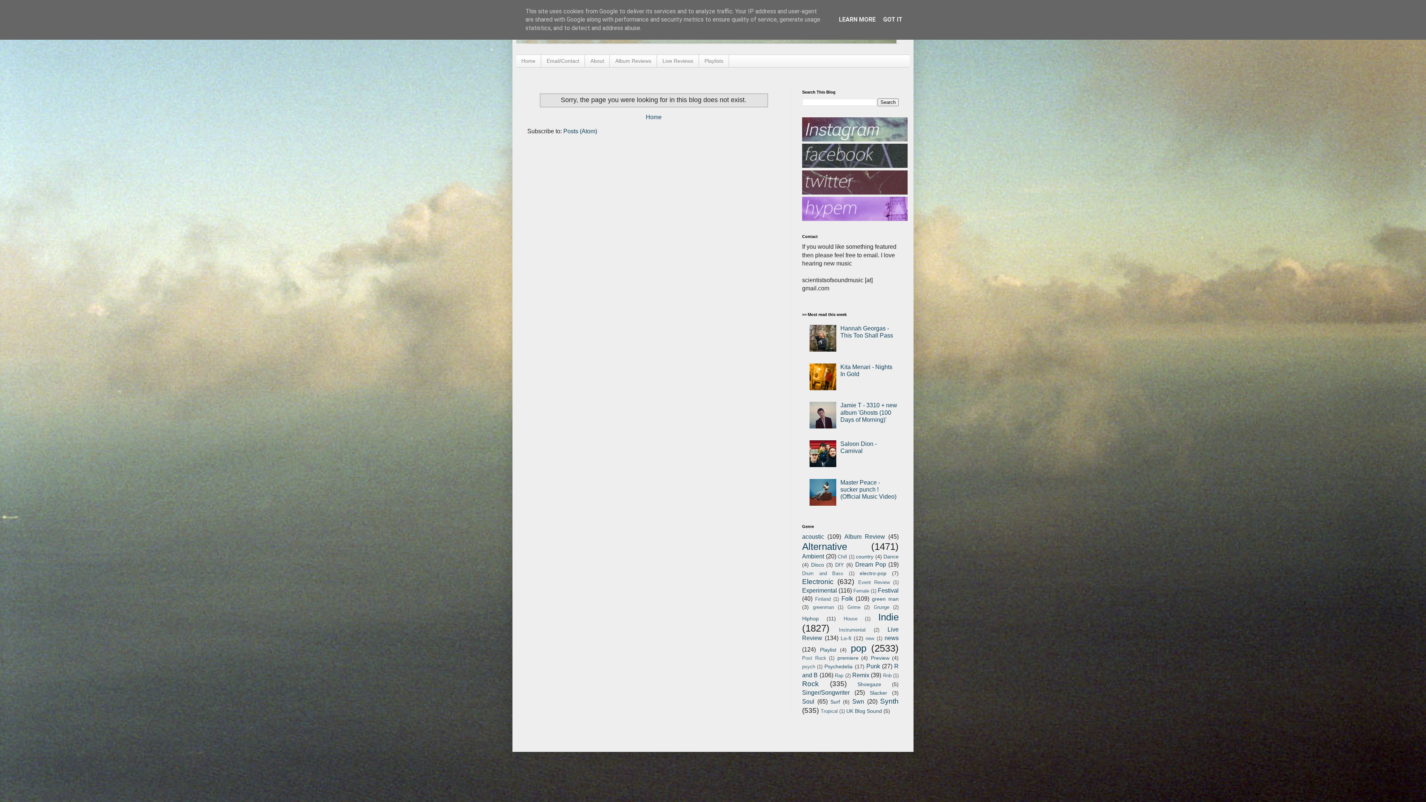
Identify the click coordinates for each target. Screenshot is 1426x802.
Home (528, 61)
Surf (835, 702)
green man (885, 599)
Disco (817, 565)
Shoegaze (869, 684)
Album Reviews (633, 61)
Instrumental (852, 630)
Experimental (819, 590)
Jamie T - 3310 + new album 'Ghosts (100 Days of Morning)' (868, 412)
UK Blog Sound (864, 711)
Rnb (887, 675)
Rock (810, 684)
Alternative (824, 546)
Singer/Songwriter (826, 692)
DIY (839, 565)
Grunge (881, 607)
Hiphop (810, 619)
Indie (888, 617)
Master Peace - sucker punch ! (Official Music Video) (868, 489)
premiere (848, 658)
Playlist (828, 650)
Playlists (713, 61)
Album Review (864, 537)
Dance (891, 557)
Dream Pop (870, 564)
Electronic (818, 582)
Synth (889, 701)
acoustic (813, 537)
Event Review (874, 582)
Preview (880, 658)
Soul (808, 701)
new (870, 638)
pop (858, 648)
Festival (888, 590)
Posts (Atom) (580, 131)
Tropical (829, 711)
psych (808, 666)
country (864, 557)
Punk (873, 666)
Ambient (813, 556)
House (850, 619)
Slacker (878, 693)
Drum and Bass (822, 573)
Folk (847, 599)
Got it (892, 19)
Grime (853, 607)
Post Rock (814, 658)
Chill (842, 557)
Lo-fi (846, 638)
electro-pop (873, 573)
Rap (839, 675)
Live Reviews (677, 61)
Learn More (857, 19)
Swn (858, 701)
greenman (823, 607)
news (892, 638)
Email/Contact (563, 61)
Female (861, 591)
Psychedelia (838, 666)
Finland (823, 599)
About (597, 61)
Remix (860, 675)
